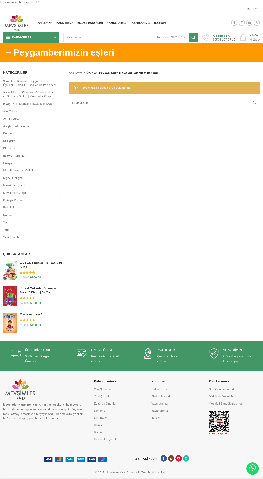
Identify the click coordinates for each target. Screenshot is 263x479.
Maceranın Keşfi (31, 314)
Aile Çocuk (10, 111)
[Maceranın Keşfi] (10, 323)
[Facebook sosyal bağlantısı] (234, 23)
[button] (252, 468)
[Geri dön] (8, 52)
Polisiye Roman (13, 200)
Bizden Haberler (162, 396)
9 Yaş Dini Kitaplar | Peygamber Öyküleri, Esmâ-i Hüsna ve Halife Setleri (29, 83)
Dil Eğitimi (9, 141)
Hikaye (7, 163)
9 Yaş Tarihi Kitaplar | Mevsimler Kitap (28, 103)
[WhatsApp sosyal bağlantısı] (257, 23)
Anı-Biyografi (11, 118)
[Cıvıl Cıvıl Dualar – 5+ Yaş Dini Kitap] (10, 270)
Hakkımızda (159, 389)
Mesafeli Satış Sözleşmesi (226, 403)
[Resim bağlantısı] (219, 423)
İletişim (156, 417)
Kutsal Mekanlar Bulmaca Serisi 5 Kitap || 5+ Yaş (38, 290)
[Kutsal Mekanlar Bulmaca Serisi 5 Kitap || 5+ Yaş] (10, 296)
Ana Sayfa (75, 72)
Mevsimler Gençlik (15, 192)
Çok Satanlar (102, 389)
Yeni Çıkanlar (12, 237)
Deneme (8, 133)
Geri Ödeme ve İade (222, 389)
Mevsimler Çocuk (14, 185)
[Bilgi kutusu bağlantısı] (218, 37)
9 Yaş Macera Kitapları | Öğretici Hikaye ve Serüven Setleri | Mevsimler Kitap (29, 94)
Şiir (5, 222)
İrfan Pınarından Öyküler (19, 170)
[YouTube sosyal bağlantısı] (249, 23)
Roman (8, 215)
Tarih (6, 229)
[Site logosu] (17, 22)
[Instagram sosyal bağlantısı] (242, 23)
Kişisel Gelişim (12, 178)
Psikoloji (8, 207)
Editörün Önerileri (14, 155)
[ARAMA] (193, 37)
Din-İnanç (9, 148)
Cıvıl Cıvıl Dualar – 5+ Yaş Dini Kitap (41, 265)
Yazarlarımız (159, 410)
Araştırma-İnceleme (16, 126)
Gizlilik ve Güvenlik (221, 396)
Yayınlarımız (159, 403)
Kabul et (246, 471)
